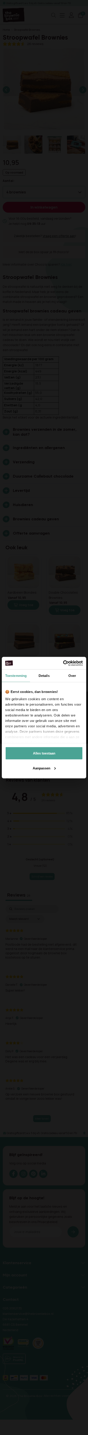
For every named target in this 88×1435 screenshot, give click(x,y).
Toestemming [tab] (16, 676)
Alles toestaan (44, 753)
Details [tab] (44, 676)
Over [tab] (72, 676)
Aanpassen (41, 768)
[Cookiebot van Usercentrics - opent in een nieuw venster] (63, 663)
